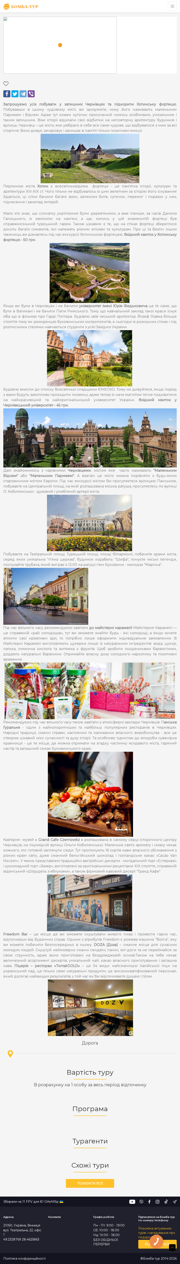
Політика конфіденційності (24, 1258)
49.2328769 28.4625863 (21, 1239)
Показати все (90, 1183)
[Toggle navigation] (172, 6)
